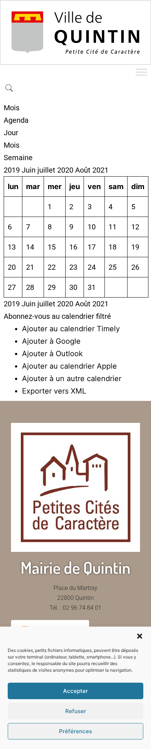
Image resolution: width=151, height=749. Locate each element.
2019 (13, 170)
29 (52, 287)
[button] (139, 636)
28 (30, 287)
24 (92, 267)
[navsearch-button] (9, 88)
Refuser (75, 711)
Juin (29, 170)
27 (12, 287)
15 (52, 247)
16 (73, 247)
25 (112, 267)
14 (30, 247)
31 (92, 287)
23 (73, 267)
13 (12, 247)
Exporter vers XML (54, 391)
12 (135, 226)
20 (12, 267)
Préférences (75, 731)
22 (52, 267)
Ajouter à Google (51, 341)
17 (92, 247)
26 (135, 267)
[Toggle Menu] (141, 72)
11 (112, 226)
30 (73, 287)
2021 (100, 170)
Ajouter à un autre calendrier (71, 378)
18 (112, 247)
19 (135, 247)
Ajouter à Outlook (52, 353)
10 (92, 226)
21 (30, 267)
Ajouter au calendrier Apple (69, 366)
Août (83, 170)
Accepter (75, 690)
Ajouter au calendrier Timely (71, 328)
